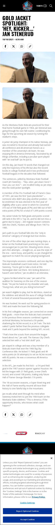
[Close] (51, 458)
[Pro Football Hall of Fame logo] (27, 6)
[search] (51, 6)
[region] (27, 489)
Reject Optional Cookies (27, 511)
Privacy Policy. (38, 497)
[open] (4, 6)
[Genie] (19, 433)
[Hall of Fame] (27, 452)
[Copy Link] (30, 46)
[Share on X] (13, 46)
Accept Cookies (27, 519)
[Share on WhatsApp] (22, 46)
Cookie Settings (27, 502)
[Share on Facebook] (5, 46)
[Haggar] (38, 433)
